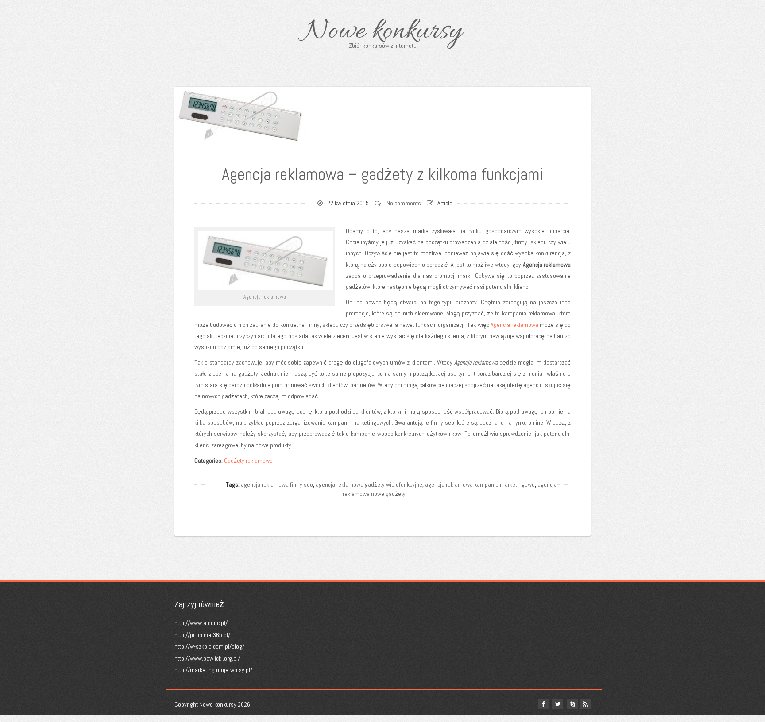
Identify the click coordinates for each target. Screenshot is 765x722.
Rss (585, 704)
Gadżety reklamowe (248, 461)
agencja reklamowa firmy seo (277, 484)
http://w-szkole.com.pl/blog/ (209, 646)
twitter (557, 704)
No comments (403, 203)
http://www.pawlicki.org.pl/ (207, 658)
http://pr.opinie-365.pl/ (202, 635)
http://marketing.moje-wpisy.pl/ (213, 670)
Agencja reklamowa (514, 325)
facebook (543, 704)
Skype (572, 704)
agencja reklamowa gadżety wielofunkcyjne (369, 484)
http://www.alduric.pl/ (201, 623)
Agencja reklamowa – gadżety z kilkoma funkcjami (382, 174)
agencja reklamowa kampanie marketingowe (480, 484)
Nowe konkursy (383, 31)
